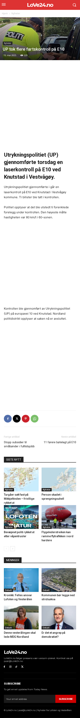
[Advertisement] (40, 105)
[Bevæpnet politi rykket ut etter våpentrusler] (21, 517)
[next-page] (12, 548)
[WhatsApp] (34, 419)
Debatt (8, 590)
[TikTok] (16, 667)
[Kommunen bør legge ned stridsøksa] (59, 580)
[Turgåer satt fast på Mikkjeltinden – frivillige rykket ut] (21, 479)
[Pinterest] (26, 419)
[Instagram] (10, 667)
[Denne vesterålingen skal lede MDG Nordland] (21, 617)
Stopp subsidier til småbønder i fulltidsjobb (19, 444)
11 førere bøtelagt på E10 (60, 442)
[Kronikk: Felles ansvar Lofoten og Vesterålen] (21, 580)
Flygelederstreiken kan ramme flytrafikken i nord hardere (57, 536)
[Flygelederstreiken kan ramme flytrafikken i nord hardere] (59, 517)
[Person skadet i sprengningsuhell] (59, 479)
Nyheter (15, 13)
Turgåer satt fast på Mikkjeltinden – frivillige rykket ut (19, 498)
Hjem (5, 13)
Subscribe (66, 699)
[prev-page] (6, 548)
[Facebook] (8, 419)
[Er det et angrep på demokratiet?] (59, 617)
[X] (17, 419)
